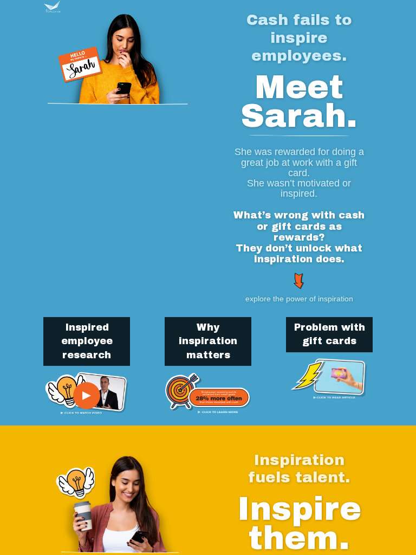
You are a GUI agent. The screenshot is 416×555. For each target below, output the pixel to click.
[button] (56, 6)
